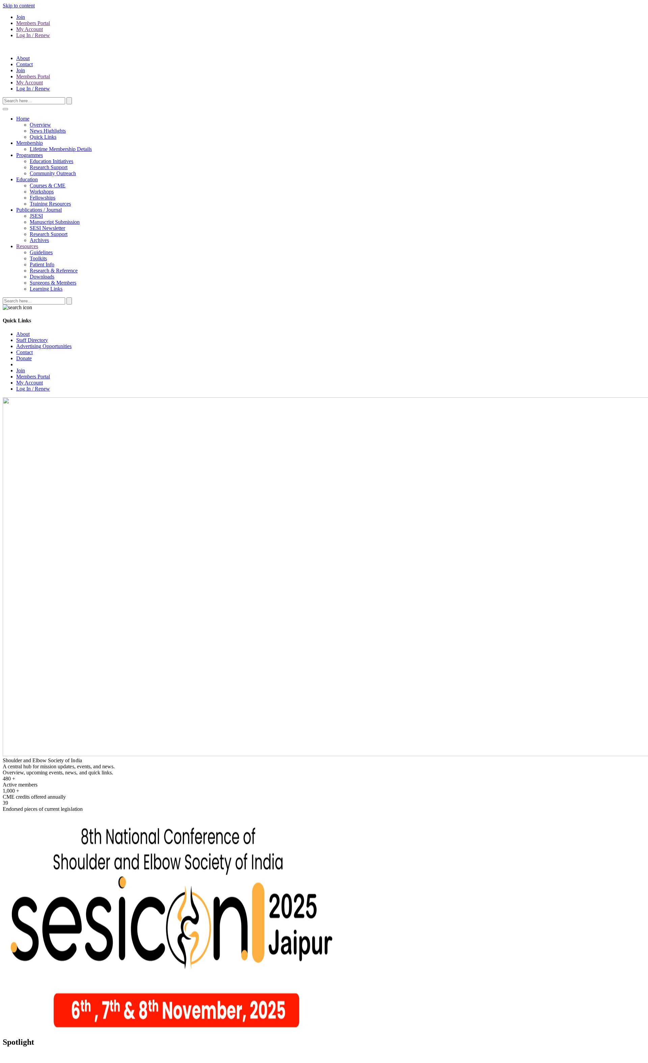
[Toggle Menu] (5, 109)
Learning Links (46, 289)
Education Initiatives (51, 161)
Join (20, 17)
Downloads (42, 277)
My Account (29, 29)
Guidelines (41, 252)
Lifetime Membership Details (61, 149)
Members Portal (33, 23)
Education (27, 179)
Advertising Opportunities (44, 346)
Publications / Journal (39, 210)
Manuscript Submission (55, 222)
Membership (29, 143)
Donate (24, 358)
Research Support (49, 167)
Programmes (29, 155)
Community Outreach (53, 173)
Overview (40, 125)
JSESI (36, 216)
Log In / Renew (33, 35)
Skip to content (19, 5)
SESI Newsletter (47, 228)
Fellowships (42, 198)
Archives (39, 240)
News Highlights (48, 131)
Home (22, 119)
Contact (24, 64)
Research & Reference (54, 270)
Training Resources (50, 204)
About (23, 58)
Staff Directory (32, 340)
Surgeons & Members (53, 283)
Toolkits (38, 258)
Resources (27, 246)
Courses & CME (47, 185)
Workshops (42, 191)
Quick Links (43, 137)
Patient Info (42, 264)
